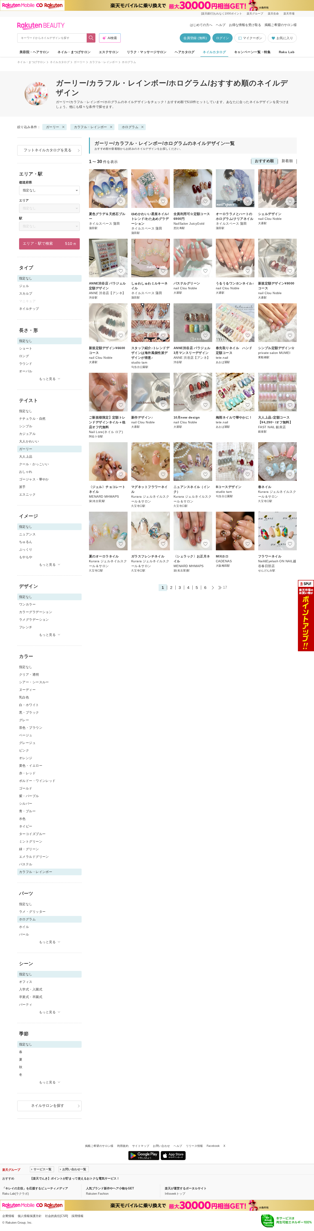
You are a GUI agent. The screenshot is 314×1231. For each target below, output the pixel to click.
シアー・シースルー (34, 682)
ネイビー (25, 826)
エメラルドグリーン (34, 856)
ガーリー (79, 62)
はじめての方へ (201, 25)
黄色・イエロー (30, 765)
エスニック (27, 494)
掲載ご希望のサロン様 (281, 25)
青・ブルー (27, 811)
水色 (22, 819)
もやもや (25, 557)
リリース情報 (194, 1146)
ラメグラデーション (34, 619)
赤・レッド (27, 773)
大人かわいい (29, 441)
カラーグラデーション (35, 612)
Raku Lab (286, 52)
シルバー (25, 803)
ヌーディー (27, 690)
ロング (24, 356)
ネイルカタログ (214, 52)
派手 (22, 487)
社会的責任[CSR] (56, 1216)
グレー (24, 720)
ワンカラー (27, 604)
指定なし (25, 411)
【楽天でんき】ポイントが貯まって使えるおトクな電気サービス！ (75, 1178)
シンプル (25, 426)
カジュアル (27, 434)
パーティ (25, 1004)
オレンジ (25, 758)
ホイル (24, 927)
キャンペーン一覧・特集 (252, 52)
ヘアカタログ (185, 52)
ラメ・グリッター (32, 911)
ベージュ (25, 735)
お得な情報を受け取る (245, 25)
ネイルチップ (29, 308)
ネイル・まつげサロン (74, 52)
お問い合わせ (161, 1146)
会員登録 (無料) (195, 38)
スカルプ (25, 293)
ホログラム (130, 127)
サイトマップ (140, 1146)
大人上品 (25, 456)
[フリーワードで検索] (91, 38)
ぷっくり (25, 549)
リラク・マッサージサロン (147, 52)
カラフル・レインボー (103, 62)
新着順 (287, 161)
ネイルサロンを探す (47, 1106)
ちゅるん (25, 542)
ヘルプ (221, 25)
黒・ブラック (29, 712)
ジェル (24, 286)
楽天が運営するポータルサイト (186, 1188)
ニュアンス (27, 534)
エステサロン (109, 52)
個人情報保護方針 (30, 1216)
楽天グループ (255, 13)
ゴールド (25, 788)
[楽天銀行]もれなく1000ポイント (221, 13)
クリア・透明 (29, 674)
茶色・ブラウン (30, 727)
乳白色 (24, 697)
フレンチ (25, 627)
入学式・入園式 (30, 989)
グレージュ (27, 743)
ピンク (24, 750)
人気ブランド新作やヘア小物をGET (110, 1188)
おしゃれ (25, 471)
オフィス (25, 982)
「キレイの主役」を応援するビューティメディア (35, 1188)
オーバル (25, 371)
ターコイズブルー (32, 834)
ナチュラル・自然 (32, 418)
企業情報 (8, 1216)
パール (24, 934)
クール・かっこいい (34, 464)
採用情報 (77, 1216)
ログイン (222, 38)
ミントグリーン (30, 841)
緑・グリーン (29, 849)
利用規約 (122, 1146)
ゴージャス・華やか (34, 479)
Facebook (213, 1146)
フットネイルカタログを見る (47, 150)
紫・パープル (29, 796)
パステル (25, 864)
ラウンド (25, 363)
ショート (25, 348)
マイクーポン (252, 38)
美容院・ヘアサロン (34, 52)
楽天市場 (288, 13)
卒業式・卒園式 (30, 997)
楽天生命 (273, 13)
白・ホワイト (29, 705)
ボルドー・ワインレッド (37, 781)
